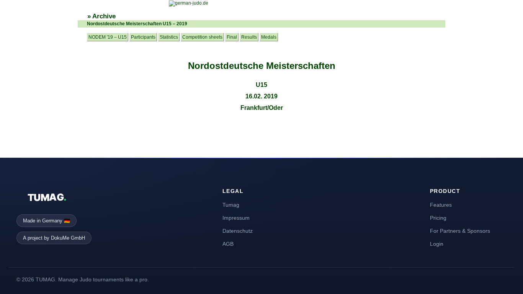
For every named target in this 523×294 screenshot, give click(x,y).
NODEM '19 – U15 (107, 37)
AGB (228, 244)
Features (441, 205)
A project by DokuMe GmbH (54, 238)
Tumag (230, 205)
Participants (143, 37)
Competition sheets (202, 37)
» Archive (101, 16)
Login (436, 244)
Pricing (438, 218)
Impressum (236, 218)
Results (249, 37)
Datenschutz (237, 231)
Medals (268, 37)
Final (232, 37)
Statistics (169, 37)
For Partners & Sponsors (460, 231)
